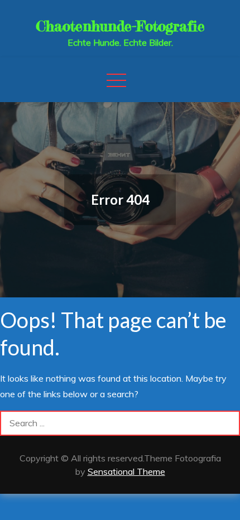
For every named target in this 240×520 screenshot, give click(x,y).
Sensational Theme (126, 471)
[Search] (227, 423)
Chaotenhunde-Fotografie (120, 26)
